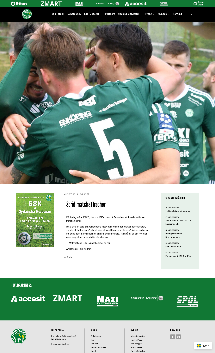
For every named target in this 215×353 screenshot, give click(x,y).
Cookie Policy (137, 340)
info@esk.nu (63, 344)
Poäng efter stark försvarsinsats (173, 235)
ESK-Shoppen (136, 343)
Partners (110, 13)
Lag (92, 340)
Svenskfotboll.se (138, 351)
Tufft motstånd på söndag (177, 211)
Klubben (162, 13)
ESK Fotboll (58, 13)
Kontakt (177, 13)
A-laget (84, 194)
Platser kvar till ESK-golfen (178, 256)
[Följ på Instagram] (178, 336)
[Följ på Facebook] (172, 336)
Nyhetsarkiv (74, 13)
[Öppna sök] (190, 14)
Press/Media (136, 347)
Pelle (69, 257)
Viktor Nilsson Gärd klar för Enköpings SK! (178, 222)
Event (148, 13)
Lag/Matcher (91, 13)
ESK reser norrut (173, 246)
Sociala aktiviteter (128, 13)
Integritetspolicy (138, 336)
